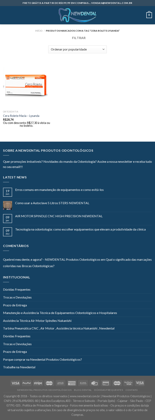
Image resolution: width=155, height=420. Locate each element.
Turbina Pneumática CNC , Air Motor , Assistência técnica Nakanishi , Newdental (58, 328)
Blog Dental (83, 389)
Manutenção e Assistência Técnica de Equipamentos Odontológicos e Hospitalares (60, 313)
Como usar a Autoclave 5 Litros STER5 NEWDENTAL (52, 203)
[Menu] (5, 15)
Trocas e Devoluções (17, 297)
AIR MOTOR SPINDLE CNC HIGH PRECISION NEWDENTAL (59, 216)
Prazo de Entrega (15, 305)
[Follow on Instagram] (30, 167)
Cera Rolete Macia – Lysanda (21, 115)
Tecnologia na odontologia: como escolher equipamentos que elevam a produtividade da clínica (80, 229)
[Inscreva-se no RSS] (50, 167)
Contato (132, 389)
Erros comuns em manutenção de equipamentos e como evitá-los (59, 189)
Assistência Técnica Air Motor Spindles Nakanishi (37, 320)
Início (39, 30)
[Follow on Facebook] (25, 167)
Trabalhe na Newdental (19, 367)
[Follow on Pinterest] (45, 167)
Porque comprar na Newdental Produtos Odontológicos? (42, 359)
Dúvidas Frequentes (16, 289)
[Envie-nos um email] (40, 167)
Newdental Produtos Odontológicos (44, 389)
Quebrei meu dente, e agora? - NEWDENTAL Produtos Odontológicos (51, 259)
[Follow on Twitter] (35, 167)
